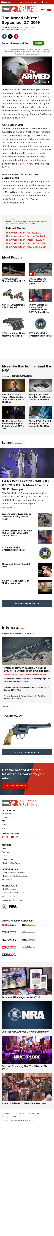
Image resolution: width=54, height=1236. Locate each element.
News (4, 29)
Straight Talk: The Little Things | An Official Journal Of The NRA (40, 424)
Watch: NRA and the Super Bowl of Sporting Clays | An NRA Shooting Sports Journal (27, 680)
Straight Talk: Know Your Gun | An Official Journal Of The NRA (39, 397)
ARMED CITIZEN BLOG (26, 221)
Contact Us (6, 817)
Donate (34, 2)
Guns (9, 507)
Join (20, 2)
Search (5, 828)
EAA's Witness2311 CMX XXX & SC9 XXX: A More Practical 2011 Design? (26, 485)
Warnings (5, 1117)
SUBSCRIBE (15, 785)
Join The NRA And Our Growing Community (25, 1031)
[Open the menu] (49, 9)
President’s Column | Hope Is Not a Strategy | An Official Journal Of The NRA (13, 398)
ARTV (4, 706)
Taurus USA (9, 674)
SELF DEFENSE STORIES (26, 223)
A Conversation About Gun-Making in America (16, 582)
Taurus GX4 (41, 674)
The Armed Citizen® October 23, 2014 (25, 243)
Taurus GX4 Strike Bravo (24, 674)
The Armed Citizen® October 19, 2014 (25, 239)
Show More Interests (33, 752)
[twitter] (10, 35)
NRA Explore (7, 879)
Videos (5, 855)
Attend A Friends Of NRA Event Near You (24, 1103)
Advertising (6, 813)
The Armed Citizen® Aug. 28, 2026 (16, 565)
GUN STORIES (40, 221)
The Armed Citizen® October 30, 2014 (25, 236)
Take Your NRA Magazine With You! (21, 997)
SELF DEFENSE (11, 223)
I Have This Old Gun (12, 715)
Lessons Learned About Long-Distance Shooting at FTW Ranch (17, 516)
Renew (26, 2)
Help (4, 824)
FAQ (3, 821)
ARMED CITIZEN (12, 221)
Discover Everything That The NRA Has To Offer (24, 1068)
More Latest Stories (33, 603)
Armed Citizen (20, 29)
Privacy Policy (7, 1113)
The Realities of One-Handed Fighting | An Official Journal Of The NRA (13, 425)
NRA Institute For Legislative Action (16, 876)
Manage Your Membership (12, 900)
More (17, 443)
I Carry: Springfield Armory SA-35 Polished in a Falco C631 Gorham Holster (17, 533)
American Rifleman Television (18, 633)
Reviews (5, 852)
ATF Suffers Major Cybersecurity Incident (13, 549)
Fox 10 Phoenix (26, 163)
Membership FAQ (9, 896)
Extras (10, 29)
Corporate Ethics (34, 1113)
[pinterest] (16, 35)
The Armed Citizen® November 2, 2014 (26, 247)
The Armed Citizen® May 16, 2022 (23, 232)
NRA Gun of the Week (11, 863)
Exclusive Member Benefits (13, 892)
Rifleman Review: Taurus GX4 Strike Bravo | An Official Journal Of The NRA (27, 669)
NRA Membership (9, 889)
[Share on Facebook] (4, 35)
